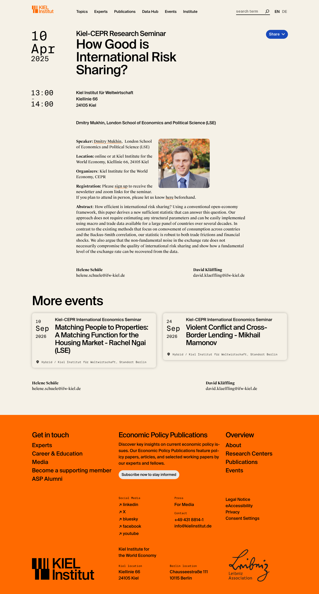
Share (274, 34)
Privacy (233, 512)
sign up (121, 186)
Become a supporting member (71, 470)
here (170, 197)
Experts (42, 445)
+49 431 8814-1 (189, 520)
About (233, 445)
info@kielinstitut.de (193, 526)
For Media (184, 504)
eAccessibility (239, 506)
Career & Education (57, 453)
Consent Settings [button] (242, 518)
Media (40, 462)
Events (234, 470)
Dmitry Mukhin (107, 141)
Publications (242, 462)
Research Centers (249, 453)
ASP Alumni (47, 479)
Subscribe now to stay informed (149, 474)
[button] (82, 11)
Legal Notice (238, 499)
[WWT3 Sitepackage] (49, 9)
